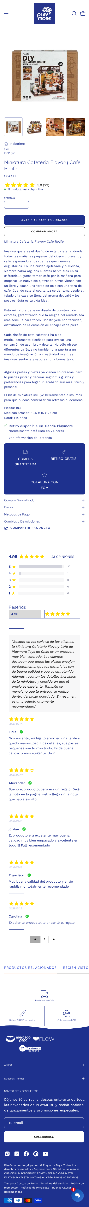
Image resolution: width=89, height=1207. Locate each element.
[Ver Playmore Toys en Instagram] (7, 1154)
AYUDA (8, 1065)
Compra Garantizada (19, 500)
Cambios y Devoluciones (22, 521)
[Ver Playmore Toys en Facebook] (26, 1154)
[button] (74, 13)
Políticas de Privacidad (35, 1187)
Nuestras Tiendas (14, 1078)
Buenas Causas (62, 1187)
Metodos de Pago (17, 514)
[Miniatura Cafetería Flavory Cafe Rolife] (13, 127)
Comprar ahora (44, 231)
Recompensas (13, 1191)
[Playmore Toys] (44, 13)
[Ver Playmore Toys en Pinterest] (36, 1154)
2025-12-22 (15, 908)
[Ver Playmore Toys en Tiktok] (17, 1154)
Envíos (8, 507)
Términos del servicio (54, 1183)
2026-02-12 (16, 775)
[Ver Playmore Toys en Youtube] (45, 1154)
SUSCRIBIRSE (44, 1136)
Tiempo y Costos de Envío (21, 1183)
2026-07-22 (16, 724)
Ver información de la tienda (30, 438)
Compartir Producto (30, 528)
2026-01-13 (15, 821)
